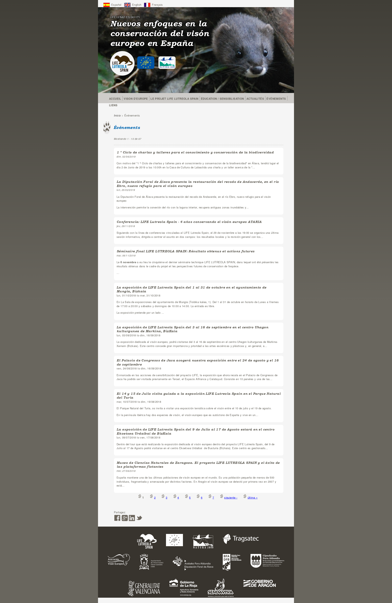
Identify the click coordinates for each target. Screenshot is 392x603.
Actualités (255, 99)
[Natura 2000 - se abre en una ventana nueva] (167, 62)
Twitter (139, 518)
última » (253, 497)
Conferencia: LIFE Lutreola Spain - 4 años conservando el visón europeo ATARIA (189, 222)
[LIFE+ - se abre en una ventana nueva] (145, 62)
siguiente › (230, 497)
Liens (113, 105)
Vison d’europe (136, 99)
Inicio (117, 115)
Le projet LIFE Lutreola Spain (174, 99)
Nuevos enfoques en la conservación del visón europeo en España (159, 33)
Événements (276, 99)
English (136, 5)
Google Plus (124, 518)
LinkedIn (132, 518)
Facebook (117, 518)
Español (116, 5)
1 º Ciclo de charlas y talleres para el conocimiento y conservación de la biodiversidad (195, 152)
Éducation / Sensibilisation (222, 99)
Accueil (115, 99)
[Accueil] (122, 63)
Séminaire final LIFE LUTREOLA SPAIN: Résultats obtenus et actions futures (185, 251)
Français (157, 5)
